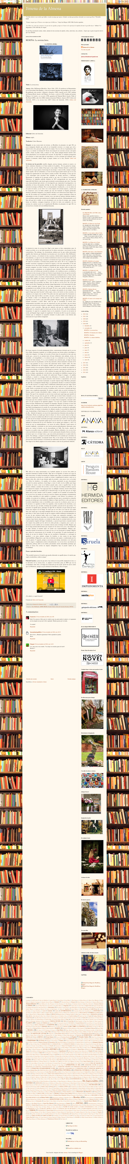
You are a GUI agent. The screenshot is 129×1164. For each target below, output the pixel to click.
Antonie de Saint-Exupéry (51, 1009)
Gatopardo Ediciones (98, 1042)
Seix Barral (34, 1103)
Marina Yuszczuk (52, 1077)
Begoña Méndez (41, 1014)
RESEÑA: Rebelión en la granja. (91, 261)
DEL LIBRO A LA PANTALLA (78, 1026)
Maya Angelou (93, 1078)
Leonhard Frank (57, 1063)
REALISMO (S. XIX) (97, 1095)
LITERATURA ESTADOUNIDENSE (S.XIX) (43, 1068)
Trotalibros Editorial (79, 1112)
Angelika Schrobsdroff (32, 1007)
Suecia (55, 1105)
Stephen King (35, 1105)
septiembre (87, 343)
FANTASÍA (72, 1039)
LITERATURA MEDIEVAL (95, 1068)
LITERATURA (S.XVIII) (90, 1065)
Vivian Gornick (43, 1117)
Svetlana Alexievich (87, 1105)
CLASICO (29, 1023)
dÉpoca (100, 1026)
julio (86, 345)
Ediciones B (82, 1030)
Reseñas (67, 606)
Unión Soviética (65, 1114)
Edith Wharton (29, 1031)
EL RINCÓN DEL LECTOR (38, 1033)
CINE (64, 1021)
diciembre (87, 326)
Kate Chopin (52, 1059)
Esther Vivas (94, 1037)
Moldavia (52, 1083)
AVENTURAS (97, 1011)
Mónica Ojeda (59, 1083)
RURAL (97, 1099)
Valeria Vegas (91, 1113)
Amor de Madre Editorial (41, 1005)
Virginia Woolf (29, 1117)
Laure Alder (41, 1063)
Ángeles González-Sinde (98, 1005)
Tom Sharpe (99, 1110)
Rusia (102, 1099)
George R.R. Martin (97, 1044)
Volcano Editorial (52, 1117)
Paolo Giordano (64, 1088)
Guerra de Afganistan (78, 1045)
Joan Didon (100, 1054)
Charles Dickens (100, 1017)
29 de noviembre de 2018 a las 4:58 (45, 616)
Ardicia (60, 1009)
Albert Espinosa (75, 1000)
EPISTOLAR (29, 1037)
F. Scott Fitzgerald (57, 1038)
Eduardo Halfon (56, 1031)
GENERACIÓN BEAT (45, 1044)
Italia (40, 1052)
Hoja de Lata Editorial (65, 1049)
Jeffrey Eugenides (70, 1054)
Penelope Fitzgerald (30, 1090)
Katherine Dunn (68, 1059)
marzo (86, 355)
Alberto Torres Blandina (93, 1000)
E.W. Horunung (46, 1030)
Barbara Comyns (58, 1012)
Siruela (68, 1103)
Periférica (70, 1090)
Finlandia (48, 1040)
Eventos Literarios (29, 1038)
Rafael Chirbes (44, 1095)
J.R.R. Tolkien (70, 1052)
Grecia (46, 1045)
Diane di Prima (42, 1028)
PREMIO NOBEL (41, 1093)
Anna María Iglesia (73, 1007)
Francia (61, 1040)
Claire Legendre (79, 1021)
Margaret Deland (35, 1075)
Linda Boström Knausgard (50, 1065)
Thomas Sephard (68, 1110)
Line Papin (61, 1065)
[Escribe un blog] (52, 604)
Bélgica (48, 1014)
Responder (32, 627)
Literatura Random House (31, 1070)
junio (86, 347)
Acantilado (28, 1000)
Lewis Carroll (85, 1063)
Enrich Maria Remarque (69, 1035)
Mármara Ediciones (78, 1077)
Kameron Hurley (37, 1059)
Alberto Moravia (83, 1000)
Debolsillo (44, 1026)
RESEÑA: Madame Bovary (89, 289)
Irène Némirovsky (83, 1051)
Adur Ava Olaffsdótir (43, 1000)
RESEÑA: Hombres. (89, 335)
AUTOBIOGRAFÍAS (65, 1011)
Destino (35, 1028)
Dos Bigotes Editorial (90, 1028)
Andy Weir (81, 1005)
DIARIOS (57, 1028)
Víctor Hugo (77, 1115)
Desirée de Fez (29, 1028)
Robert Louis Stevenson (43, 1099)
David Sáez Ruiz (36, 1026)
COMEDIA (44, 1023)
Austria (57, 1011)
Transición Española (51, 1112)
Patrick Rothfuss (82, 1088)
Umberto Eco (40, 1113)
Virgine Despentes (98, 1115)
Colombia (38, 1023)
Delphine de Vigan (93, 1026)
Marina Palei (44, 1077)
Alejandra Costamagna (35, 1002)
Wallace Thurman (61, 1117)
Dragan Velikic (100, 1028)
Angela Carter (88, 1005)
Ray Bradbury (80, 1095)
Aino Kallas (67, 1000)
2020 (84, 319)
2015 (84, 367)
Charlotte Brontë (40, 1019)
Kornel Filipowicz (34, 1061)
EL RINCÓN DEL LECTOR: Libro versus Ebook (92, 213)
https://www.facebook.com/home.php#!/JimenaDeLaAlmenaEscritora (92, 406)
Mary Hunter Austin (42, 1078)
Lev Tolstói (78, 1063)
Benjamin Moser (61, 1014)
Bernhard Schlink (70, 1014)
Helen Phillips (65, 1047)
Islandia (36, 1052)
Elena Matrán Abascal (60, 1033)
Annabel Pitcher (91, 1007)
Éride (35, 1037)
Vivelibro (37, 1117)
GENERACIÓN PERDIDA (69, 1044)
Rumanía (92, 1099)
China (71, 1019)
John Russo (79, 1056)
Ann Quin (59, 1007)
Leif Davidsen (49, 1063)
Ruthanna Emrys (30, 1101)
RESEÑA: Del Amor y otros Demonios (92, 251)
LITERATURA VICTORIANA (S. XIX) (84, 1070)
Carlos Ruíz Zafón (38, 1017)
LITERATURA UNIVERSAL (62, 1070)
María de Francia (67, 1075)
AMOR (41, 606)
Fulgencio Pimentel (43, 1042)
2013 (84, 372)
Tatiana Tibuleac (46, 1106)
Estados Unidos (51, 606)
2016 (84, 365)
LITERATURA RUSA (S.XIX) (45, 1070)
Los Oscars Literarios (40, 1072)
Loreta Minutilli (30, 1072)
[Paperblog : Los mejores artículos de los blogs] (70, 1134)
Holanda (74, 1049)
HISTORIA (45, 1049)
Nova (57, 1086)
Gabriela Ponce (72, 1042)
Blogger (81, 1152)
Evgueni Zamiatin (39, 1038)
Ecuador (53, 1030)
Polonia (96, 1091)
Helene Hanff (72, 1047)
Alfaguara (73, 1002)
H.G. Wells (41, 1047)
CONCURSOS (71, 1023)
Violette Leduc (89, 1115)
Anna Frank (65, 1007)
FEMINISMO (31, 1040)
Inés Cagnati (74, 1051)
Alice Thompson (51, 1004)
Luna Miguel (92, 1072)
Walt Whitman (70, 1117)
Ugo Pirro (33, 1113)
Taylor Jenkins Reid (57, 1106)
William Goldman (98, 1117)
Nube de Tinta (82, 1086)
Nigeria (70, 1084)
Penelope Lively (39, 1090)
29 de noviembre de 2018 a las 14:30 (44, 644)
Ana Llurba (50, 1005)
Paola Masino (56, 1088)
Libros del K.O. (29, 1065)
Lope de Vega (100, 1070)
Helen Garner (58, 1047)
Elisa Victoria (77, 1033)
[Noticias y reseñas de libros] (71, 1126)
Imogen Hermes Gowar (52, 1051)
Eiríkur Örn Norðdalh (93, 1031)
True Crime (88, 1112)
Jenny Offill (77, 1054)
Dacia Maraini (60, 1024)
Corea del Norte (89, 1023)
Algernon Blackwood (97, 1002)
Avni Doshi (28, 1012)
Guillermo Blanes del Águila (32, 1047)
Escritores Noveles (65, 1037)
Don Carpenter (81, 1028)
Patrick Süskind (90, 1088)
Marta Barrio (95, 1077)
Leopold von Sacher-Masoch (68, 1063)
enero (86, 360)
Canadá (89, 1016)
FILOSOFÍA (42, 1040)
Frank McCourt (96, 1040)
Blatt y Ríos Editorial (35, 1016)
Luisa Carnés (80, 1072)
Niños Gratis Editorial (82, 1084)
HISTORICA (54, 1049)
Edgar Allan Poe (69, 1030)
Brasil (48, 1016)
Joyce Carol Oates (72, 1058)
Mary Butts (34, 1078)
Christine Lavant (93, 1019)
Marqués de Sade (87, 1077)
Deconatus (60, 1026)
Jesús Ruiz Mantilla (93, 1054)
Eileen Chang (75, 1031)
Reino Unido (45, 1097)
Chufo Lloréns (45, 1021)
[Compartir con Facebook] (55, 604)
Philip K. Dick (92, 1090)
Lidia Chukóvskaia (39, 1065)
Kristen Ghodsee (43, 1061)
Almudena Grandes (77, 1004)
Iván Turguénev (48, 1052)
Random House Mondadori (60, 1095)
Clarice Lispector (98, 1021)
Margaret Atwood (93, 1073)
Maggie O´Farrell (36, 1073)
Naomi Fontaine (89, 1083)
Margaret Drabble (44, 1075)
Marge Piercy (52, 1075)
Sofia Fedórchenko (92, 1103)
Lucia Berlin (58, 1072)
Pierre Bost (28, 1091)
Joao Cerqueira (45, 1056)
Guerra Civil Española (67, 1046)
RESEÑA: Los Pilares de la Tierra (91, 242)
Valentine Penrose (75, 1113)
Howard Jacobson (90, 1049)
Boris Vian (43, 1016)
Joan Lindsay (30, 1056)
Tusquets (100, 1112)
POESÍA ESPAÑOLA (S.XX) (69, 1091)
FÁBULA (65, 1038)
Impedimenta (62, 1051)
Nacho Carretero (81, 1083)
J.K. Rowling (62, 1052)
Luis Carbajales (73, 1072)
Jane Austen (43, 1054)
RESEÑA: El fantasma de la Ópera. (93, 332)
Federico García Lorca (89, 1038)
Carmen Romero (55, 1017)
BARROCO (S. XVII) (94, 1012)
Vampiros (28, 1115)
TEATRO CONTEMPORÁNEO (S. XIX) (88, 1106)
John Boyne (65, 1056)
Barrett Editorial (83, 1012)
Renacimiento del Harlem (58, 1097)
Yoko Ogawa (62, 1119)
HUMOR (98, 1049)
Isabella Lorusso (29, 1052)
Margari (32, 644)
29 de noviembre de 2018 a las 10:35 (51, 632)
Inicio (52, 679)
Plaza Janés (53, 1091)
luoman (65, 1152)
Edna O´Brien (48, 1032)
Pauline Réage (99, 1088)
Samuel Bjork (46, 1101)
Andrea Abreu (74, 1005)
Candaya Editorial (97, 1016)
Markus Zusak (69, 1077)
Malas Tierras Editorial (53, 1073)
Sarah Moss (73, 1101)
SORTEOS (28, 1105)
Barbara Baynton (49, 1012)
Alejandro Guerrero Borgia (47, 1002)
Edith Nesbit (99, 1030)
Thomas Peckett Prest (59, 1110)
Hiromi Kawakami (37, 1049)
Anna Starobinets (82, 1007)
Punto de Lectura (29, 1095)
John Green (72, 1056)
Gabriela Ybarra (80, 1042)
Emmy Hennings (58, 1035)
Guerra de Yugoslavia (89, 1045)
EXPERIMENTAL (48, 1038)
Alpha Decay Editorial (87, 1004)
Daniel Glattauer (82, 1024)
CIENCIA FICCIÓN (55, 1021)
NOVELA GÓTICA (64, 1086)
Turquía (94, 1112)
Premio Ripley (49, 1093)
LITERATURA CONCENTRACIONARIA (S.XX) (45, 1066)
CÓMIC (55, 1023)
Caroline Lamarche (72, 1017)
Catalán (78, 1017)
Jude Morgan (99, 1058)
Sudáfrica (50, 1105)
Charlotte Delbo (48, 1019)
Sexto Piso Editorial (48, 1103)
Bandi (43, 1012)
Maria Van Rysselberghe (86, 1075)
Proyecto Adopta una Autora (80, 1093)
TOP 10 (27, 1112)
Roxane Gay (85, 1099)
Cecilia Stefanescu (91, 1017)
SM (73, 1103)
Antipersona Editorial (39, 1009)
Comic (50, 1023)
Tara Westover (31, 1106)
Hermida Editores (96, 1047)
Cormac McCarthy (98, 1023)
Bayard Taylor (33, 1014)
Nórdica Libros (44, 1086)
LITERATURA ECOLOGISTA (80, 1066)
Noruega (52, 1086)
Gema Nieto (37, 1044)
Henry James (87, 1047)
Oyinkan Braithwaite (40, 1088)
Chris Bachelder (78, 1019)
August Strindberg (36, 1010)
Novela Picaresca (73, 1086)
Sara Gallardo (54, 1101)
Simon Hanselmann (60, 1103)
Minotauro (70, 1081)
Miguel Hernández (62, 1081)
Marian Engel (95, 1075)
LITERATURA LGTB (81, 1068)
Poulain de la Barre (31, 1093)
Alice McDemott (35, 606)
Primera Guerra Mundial (66, 1093)
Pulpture (100, 1093)
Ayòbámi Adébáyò (36, 1012)
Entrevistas (79, 1035)
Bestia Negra (78, 1014)
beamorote (33, 617)
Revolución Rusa (99, 1097)
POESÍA (59, 1091)
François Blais (88, 1040)
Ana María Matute (58, 1005)
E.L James (39, 1030)
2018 (84, 323)
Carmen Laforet (46, 1017)
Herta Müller (28, 1049)
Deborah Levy (53, 1026)
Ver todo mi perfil (85, 49)
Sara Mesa (60, 1101)
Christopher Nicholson (35, 1021)
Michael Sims (36, 1081)
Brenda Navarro (55, 1016)
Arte (81, 1009)
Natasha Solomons (29, 1084)
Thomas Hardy (50, 1110)
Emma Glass (41, 1035)
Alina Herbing (68, 1004)
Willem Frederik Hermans (87, 1117)
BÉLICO (54, 1014)
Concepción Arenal (62, 1023)
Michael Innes (29, 1081)
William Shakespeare (41, 1119)
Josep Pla (45, 1058)
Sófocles (100, 1103)
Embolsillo (96, 1033)
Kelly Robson (96, 1059)
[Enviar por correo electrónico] (50, 604)
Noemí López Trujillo (35, 1086)
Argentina (67, 1009)
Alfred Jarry (88, 1002)
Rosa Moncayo (70, 1099)
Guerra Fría (99, 1046)
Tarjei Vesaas (38, 1106)
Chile (67, 1019)
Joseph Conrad (51, 1058)
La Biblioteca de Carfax (74, 1061)
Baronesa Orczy (74, 1012)
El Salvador (51, 1033)
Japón (56, 1054)
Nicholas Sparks (46, 1084)
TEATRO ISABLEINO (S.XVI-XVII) (89, 1108)
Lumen (86, 1072)
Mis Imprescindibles (90, 1080)
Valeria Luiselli (83, 1113)
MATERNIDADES (75, 1079)
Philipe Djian (99, 1090)
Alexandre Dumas (65, 1002)
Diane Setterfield (50, 1028)
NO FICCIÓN (93, 1085)
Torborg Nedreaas (35, 1112)
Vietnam (83, 1115)
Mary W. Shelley (65, 1079)
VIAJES (71, 1115)
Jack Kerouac (86, 1052)
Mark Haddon (61, 1077)
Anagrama (65, 1005)
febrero (87, 357)
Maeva (29, 1073)
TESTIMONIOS (41, 1110)
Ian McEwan (34, 1051)
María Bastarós (60, 1075)
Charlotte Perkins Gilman (59, 1019)
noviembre (87, 328)
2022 (84, 314)
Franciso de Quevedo (70, 1040)
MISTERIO (29, 1083)
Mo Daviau (46, 1083)
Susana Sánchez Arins (76, 1105)
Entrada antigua (71, 679)
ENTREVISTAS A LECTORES (92, 1035)
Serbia (40, 1103)
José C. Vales (95, 1056)
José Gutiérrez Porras (36, 1058)
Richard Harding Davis (32, 1099)
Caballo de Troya (63, 1016)
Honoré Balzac (81, 1049)
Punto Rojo (37, 1095)
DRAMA (46, 606)
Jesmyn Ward (84, 1054)
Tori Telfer (43, 1112)
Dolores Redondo (72, 1028)
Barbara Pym (67, 1012)
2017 (84, 363)
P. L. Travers (49, 1088)
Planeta (47, 1091)
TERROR (32, 1110)
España (74, 1037)
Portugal (101, 1091)
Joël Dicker (52, 1056)
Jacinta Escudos (78, 1052)
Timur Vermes (77, 1110)
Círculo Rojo (71, 1021)
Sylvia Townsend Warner (98, 1105)
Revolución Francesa (89, 1097)
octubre (87, 340)
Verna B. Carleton (64, 1115)
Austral (44, 1011)
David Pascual (29, 1026)
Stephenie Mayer (43, 1105)
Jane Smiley (50, 1054)
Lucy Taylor (65, 1072)
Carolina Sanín (63, 1017)
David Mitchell (99, 1024)
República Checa (68, 1097)
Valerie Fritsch (99, 1113)
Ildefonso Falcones (42, 1051)
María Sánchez (76, 1075)
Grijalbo (51, 1046)
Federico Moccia (99, 1038)
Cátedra (84, 1017)
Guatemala (57, 1045)
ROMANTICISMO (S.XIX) (57, 1099)
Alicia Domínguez (60, 1004)
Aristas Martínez (74, 1009)
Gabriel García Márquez (62, 1042)
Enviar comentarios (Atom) (40, 682)
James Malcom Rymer (34, 1054)
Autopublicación (88, 1010)
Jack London (93, 1052)
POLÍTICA (89, 1091)
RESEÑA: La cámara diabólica (92, 337)
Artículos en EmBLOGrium (90, 1009)
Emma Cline (33, 1035)
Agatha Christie (53, 1000)
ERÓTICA (40, 1037)
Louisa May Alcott (50, 1072)
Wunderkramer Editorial (53, 1119)
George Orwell (89, 1044)
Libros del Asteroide (38, 600)
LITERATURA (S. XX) (73, 1065)
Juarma (92, 1058)
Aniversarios (51, 1007)
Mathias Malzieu (85, 1078)
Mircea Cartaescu (77, 1081)
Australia (50, 1011)
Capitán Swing (29, 1017)
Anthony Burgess (29, 1009)
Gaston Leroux (88, 1042)
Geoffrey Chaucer (80, 1044)
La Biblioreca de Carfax (62, 1061)
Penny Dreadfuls (47, 1090)
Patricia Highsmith (73, 1088)
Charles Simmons (31, 1019)
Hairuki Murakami (49, 1047)
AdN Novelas (35, 1000)
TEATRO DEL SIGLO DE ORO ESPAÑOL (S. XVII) (69, 1108)
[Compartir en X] (54, 604)
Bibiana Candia (86, 1014)
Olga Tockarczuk (30, 1088)
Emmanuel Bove (49, 1035)
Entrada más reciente (31, 679)
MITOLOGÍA (39, 1083)
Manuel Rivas (85, 1073)
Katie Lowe (81, 1059)
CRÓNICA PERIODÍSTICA (40, 1024)
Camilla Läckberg (73, 1016)
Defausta (66, 1026)
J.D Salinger (55, 1052)
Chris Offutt (85, 1019)
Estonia (100, 1037)
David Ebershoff (90, 1024)
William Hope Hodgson (31, 1119)
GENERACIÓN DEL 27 (57, 1044)
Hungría (27, 1051)
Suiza (60, 1105)
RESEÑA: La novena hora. (91, 330)
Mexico (100, 1079)
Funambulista (52, 1042)
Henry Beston (80, 1047)
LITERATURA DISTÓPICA (64, 1066)
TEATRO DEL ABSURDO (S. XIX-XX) (48, 1108)
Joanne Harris (37, 1056)
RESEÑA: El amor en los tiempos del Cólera (92, 299)
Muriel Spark (73, 1083)
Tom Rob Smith (92, 1110)
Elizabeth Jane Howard (87, 1033)
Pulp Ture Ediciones (92, 1093)
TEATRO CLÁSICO (74, 1106)
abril (86, 352)
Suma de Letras (67, 1105)
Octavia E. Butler (90, 1086)
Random (51, 1095)
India (70, 1051)
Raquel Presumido (72, 1095)
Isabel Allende (98, 1051)
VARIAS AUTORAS (36, 1115)
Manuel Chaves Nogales (66, 1073)
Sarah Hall (66, 1101)
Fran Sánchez (55, 1040)
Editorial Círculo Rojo (38, 1031)
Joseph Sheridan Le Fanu (62, 1058)
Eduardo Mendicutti (66, 1031)
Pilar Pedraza (41, 1091)
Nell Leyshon (38, 1084)
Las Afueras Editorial (86, 1061)
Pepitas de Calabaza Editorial (59, 1090)
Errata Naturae (50, 1037)
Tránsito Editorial (60, 1112)
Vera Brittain (56, 1115)
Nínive (75, 1084)
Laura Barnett (96, 1061)
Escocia (57, 1037)
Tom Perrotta (84, 1110)
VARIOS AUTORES (47, 1115)
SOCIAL (71, 606)
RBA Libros (87, 1095)
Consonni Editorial (80, 1023)
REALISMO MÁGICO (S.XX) (33, 1097)
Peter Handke (76, 1090)
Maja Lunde (44, 1073)
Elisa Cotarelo (70, 1033)
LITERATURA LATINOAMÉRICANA (66, 1068)
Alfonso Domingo (81, 1002)
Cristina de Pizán (29, 1024)
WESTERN (77, 1117)
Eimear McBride (83, 1031)
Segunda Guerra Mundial (90, 1101)
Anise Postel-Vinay (42, 1007)
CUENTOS (50, 1025)
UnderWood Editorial (49, 1113)
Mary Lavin (57, 1078)
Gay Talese (30, 1044)
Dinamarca (65, 1028)
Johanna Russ (59, 1056)
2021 (84, 316)
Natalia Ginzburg (98, 1083)
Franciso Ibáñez (80, 1040)
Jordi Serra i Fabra (87, 1056)
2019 (84, 321)
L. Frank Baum (52, 1061)
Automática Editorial (78, 1010)
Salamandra (39, 1101)
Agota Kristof (60, 1000)
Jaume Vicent (62, 1054)
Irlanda (90, 1051)
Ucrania (27, 1114)
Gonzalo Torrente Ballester (37, 1045)
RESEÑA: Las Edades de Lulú (90, 270)
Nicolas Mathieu (54, 1084)
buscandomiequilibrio (36, 632)
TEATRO (65, 1107)
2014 (84, 370)
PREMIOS (56, 1093)
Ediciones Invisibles (90, 1030)
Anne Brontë (99, 1007)
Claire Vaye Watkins (88, 1021)
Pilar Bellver (34, 1091)
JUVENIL (28, 1059)
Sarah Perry (79, 1101)
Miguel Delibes (53, 1081)
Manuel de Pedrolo (77, 1073)
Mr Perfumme (66, 1083)
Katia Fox (75, 1059)
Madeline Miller (100, 1072)
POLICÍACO (80, 1091)
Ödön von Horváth (99, 1086)
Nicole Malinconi (63, 1084)
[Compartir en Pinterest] (57, 604)
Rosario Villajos (78, 1099)
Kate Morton (60, 1059)
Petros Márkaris (84, 1090)
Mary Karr (51, 1078)
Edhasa (76, 1030)
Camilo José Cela (82, 1016)
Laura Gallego (34, 1063)
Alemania (56, 1002)
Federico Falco (80, 1038)
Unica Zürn (57, 1113)
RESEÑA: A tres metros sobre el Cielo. (92, 233)
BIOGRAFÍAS (94, 1014)
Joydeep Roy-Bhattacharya (83, 1058)
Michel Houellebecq (45, 1081)
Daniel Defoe (74, 1024)
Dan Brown (67, 1024)
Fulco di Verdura (33, 1042)
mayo (86, 350)
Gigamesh (28, 1045)
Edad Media (60, 1030)
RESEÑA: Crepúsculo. (88, 280)
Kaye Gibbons (89, 1059)
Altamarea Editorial (98, 1004)
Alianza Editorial (31, 1004)
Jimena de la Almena (43, 8)
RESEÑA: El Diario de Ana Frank (91, 223)
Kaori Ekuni (45, 1059)
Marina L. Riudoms (35, 1077)
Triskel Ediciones (69, 1112)
